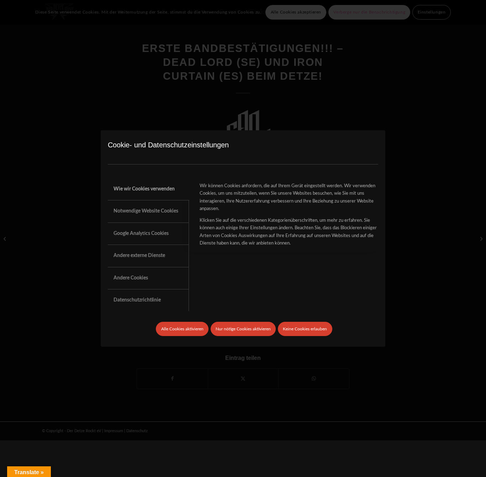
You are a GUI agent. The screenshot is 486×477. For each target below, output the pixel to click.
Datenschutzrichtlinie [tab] (137, 300)
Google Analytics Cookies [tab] (141, 233)
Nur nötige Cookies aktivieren (243, 329)
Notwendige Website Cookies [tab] (145, 211)
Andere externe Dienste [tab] (139, 255)
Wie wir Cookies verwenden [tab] (144, 189)
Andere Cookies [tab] (130, 278)
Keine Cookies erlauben (305, 329)
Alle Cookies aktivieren (182, 329)
